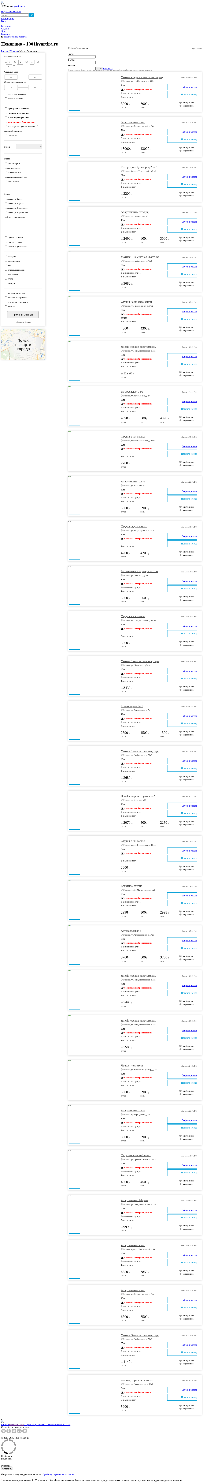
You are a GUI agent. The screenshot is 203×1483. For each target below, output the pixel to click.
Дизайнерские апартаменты (138, 346)
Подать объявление (11, 11)
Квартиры (6, 26)
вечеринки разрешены (18, 302)
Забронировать (189, 87)
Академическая (14, 172)
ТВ (9, 265)
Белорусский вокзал (16, 217)
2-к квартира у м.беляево (136, 1379)
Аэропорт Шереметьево (17, 212)
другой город (18, 6)
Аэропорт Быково (15, 199)
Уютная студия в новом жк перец (142, 77)
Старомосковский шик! (136, 1155)
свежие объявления (13, 131)
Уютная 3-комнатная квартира (140, 1334)
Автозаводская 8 (131, 930)
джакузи (11, 283)
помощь (5, 1424)
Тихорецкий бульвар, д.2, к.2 (139, 166)
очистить (107, 68)
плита (10, 279)
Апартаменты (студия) (135, 211)
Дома (4, 31)
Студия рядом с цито (134, 526)
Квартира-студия (131, 885)
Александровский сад (17, 177)
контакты (65, 1424)
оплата (57, 1424)
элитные (11, 307)
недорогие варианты (17, 94)
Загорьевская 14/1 (132, 391)
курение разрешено (16, 293)
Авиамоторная (13, 163)
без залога (12, 135)
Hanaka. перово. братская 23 (138, 795)
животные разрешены (17, 298)
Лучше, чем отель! (132, 1065)
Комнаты (5, 34)
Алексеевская (13, 181)
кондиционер (14, 261)
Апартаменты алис (133, 121)
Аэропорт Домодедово (17, 208)
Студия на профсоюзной (136, 301)
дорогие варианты (16, 99)
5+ (19, 67)
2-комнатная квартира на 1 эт (139, 571)
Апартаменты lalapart (134, 1200)
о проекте (29, 1424)
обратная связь (16, 1424)
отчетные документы (17, 246)
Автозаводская (13, 168)
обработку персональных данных (59, 1474)
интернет (12, 256)
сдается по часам (15, 238)
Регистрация (7, 18)
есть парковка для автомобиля (21, 126)
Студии (5, 28)
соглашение (48, 1424)
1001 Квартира (21, 1438)
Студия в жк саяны (133, 436)
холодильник (13, 274)
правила (38, 1424)
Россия (4, 51)
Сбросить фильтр (23, 322)
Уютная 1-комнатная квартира (140, 256)
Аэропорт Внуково (15, 203)
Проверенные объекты (15, 36)
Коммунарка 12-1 (132, 706)
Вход (3, 21)
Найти (99, 68)
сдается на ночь (15, 242)
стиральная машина (16, 270)
